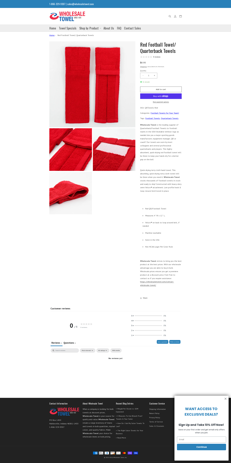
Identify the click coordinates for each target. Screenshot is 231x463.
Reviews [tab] (56, 342)
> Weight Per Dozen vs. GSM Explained (127, 410)
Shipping (143, 66)
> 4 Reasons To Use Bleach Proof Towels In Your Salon (129, 417)
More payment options (161, 102)
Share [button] (145, 298)
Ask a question (162, 342)
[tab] (70, 343)
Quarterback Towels (170, 118)
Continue (201, 446)
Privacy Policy (154, 417)
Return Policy (154, 413)
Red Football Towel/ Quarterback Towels (76, 35)
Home (52, 35)
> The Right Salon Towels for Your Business (129, 432)
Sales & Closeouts (156, 426)
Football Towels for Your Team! (165, 113)
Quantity (143, 71)
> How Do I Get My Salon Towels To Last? (130, 424)
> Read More (121, 438)
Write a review (175, 342)
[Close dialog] (225, 399)
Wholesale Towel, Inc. (120, 457)
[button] (170, 16)
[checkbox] (116, 350)
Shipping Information (157, 409)
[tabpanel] (115, 366)
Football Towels (152, 118)
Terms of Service (156, 422)
